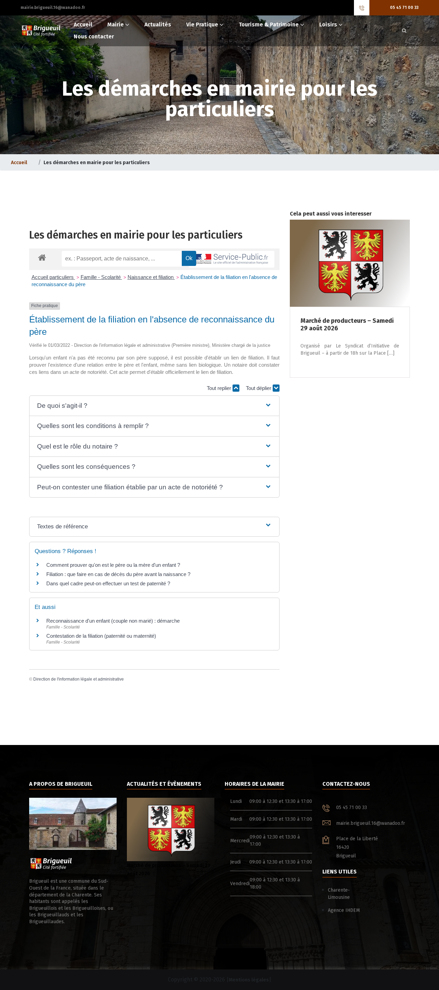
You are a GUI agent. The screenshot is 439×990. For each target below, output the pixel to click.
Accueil (83, 24)
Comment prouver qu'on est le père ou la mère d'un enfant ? (113, 565)
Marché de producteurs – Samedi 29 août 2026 (169, 870)
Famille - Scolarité (101, 277)
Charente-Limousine (339, 893)
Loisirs (328, 24)
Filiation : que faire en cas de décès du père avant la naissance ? (118, 574)
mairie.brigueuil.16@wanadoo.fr (53, 7)
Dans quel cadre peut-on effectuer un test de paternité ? (108, 583)
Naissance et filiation (151, 277)
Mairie (115, 24)
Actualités (157, 24)
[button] (154, 406)
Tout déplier (259, 388)
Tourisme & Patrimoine (269, 24)
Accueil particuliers (53, 277)
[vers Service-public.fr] (231, 259)
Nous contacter (94, 36)
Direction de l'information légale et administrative (78, 679)
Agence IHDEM (344, 910)
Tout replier (220, 388)
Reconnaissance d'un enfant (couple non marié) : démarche (113, 621)
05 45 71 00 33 (404, 7)
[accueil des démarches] (42, 257)
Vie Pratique (202, 24)
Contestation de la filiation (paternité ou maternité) (101, 636)
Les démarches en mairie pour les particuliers (135, 235)
